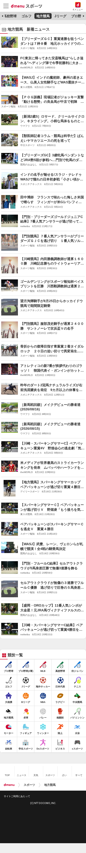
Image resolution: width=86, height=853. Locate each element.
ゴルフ (27, 16)
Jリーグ (60, 16)
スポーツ (29, 785)
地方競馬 (43, 16)
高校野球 (10, 16)
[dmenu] (9, 785)
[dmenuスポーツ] (28, 6)
